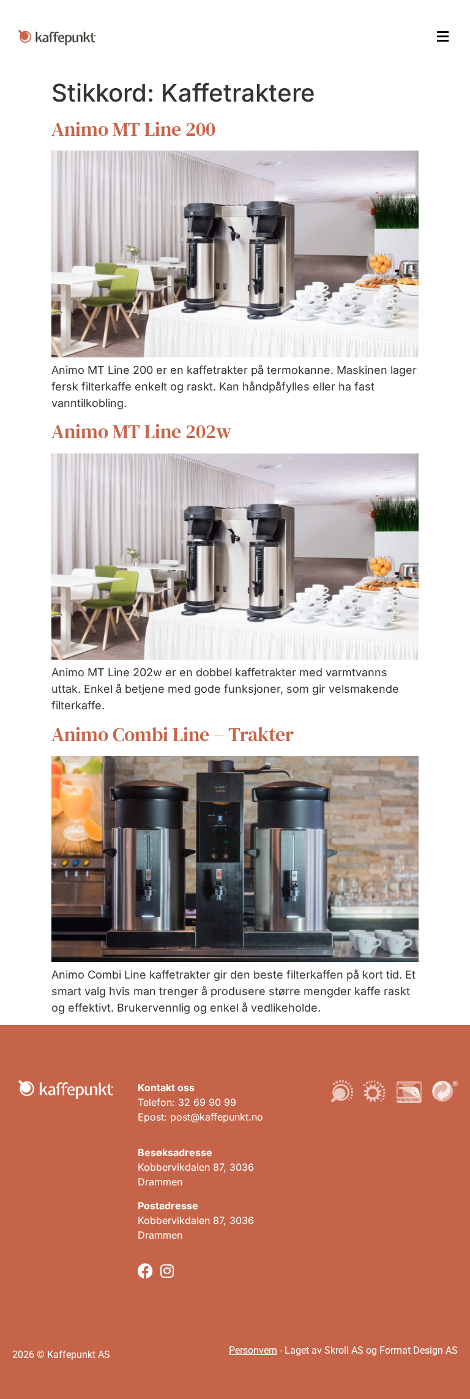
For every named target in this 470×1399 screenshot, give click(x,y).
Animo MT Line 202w (141, 431)
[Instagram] (166, 1270)
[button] (442, 37)
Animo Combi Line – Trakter (172, 734)
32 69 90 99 (207, 1102)
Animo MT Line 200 (133, 129)
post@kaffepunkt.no (216, 1117)
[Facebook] (145, 1270)
